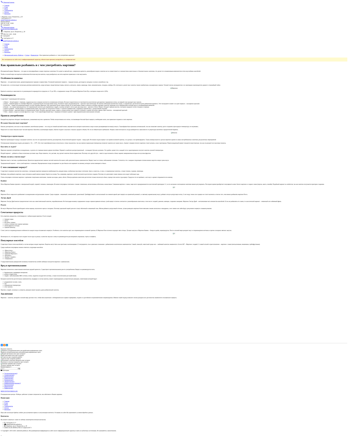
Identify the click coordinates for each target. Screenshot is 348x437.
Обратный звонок (7, 2)
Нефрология (8, 388)
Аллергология (9, 375)
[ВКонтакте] (2, 345)
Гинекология (8, 380)
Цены (6, 9)
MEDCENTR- (9, 29)
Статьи (27, 55)
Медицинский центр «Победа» (14, 55)
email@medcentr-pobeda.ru (9, 20)
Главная (6, 5)
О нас (6, 7)
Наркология (34, 55)
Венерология (9, 376)
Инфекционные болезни (12, 383)
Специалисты (8, 10)
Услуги (6, 12)
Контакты (7, 13)
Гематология (8, 378)
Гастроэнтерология (10, 373)
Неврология (8, 386)
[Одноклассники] (4, 345)
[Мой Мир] (7, 345)
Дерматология (9, 381)
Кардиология (9, 385)
